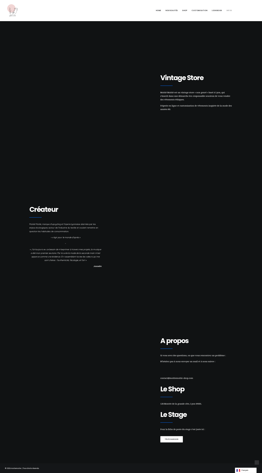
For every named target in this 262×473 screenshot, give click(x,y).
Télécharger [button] (171, 439)
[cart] (255, 10)
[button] (238, 10)
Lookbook (217, 10)
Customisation (199, 10)
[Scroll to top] (257, 462)
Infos (229, 10)
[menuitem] (158, 10)
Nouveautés (172, 10)
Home (158, 10)
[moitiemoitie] (12, 10)
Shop (184, 10)
